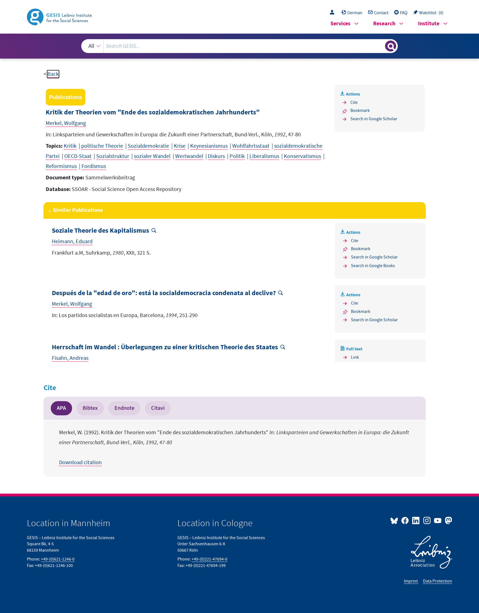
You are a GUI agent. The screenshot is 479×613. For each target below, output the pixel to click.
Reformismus (61, 166)
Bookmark (360, 110)
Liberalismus (264, 156)
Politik (237, 156)
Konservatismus (302, 156)
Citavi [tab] (158, 408)
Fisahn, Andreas (70, 358)
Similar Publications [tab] (78, 210)
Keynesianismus (209, 146)
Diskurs (216, 156)
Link (355, 357)
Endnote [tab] (124, 408)
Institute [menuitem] (428, 23)
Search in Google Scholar (373, 119)
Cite (354, 102)
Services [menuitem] (340, 23)
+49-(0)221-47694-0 (209, 559)
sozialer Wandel (152, 156)
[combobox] (239, 46)
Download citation (80, 462)
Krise (179, 146)
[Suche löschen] (380, 45)
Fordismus (93, 166)
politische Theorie (102, 146)
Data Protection (437, 581)
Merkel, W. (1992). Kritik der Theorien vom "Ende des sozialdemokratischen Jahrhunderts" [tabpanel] (234, 447)
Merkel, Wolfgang (66, 123)
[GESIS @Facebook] (405, 520)
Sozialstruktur (112, 156)
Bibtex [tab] (90, 408)
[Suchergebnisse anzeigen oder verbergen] (390, 46)
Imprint (411, 581)
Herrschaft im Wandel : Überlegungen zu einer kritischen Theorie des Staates (165, 347)
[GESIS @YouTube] (438, 520)
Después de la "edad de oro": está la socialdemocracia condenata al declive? (164, 293)
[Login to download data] (333, 13)
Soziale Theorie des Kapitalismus (100, 230)
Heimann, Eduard (72, 241)
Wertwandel (189, 156)
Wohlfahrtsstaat (250, 146)
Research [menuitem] (384, 23)
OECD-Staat (77, 156)
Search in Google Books (373, 265)
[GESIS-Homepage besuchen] (60, 16)
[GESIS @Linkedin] (416, 520)
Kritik (70, 146)
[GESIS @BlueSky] (395, 520)
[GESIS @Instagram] (427, 520)
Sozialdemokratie (148, 146)
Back (53, 74)
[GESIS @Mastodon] (448, 520)
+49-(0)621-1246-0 (58, 559)
